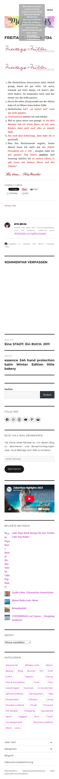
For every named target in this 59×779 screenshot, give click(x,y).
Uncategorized (14, 722)
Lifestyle (32, 699)
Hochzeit (28, 688)
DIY (41, 671)
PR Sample (12, 711)
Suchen (9, 389)
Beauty (10, 671)
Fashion (29, 676)
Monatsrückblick (15, 705)
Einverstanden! (33, 38)
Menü (50, 10)
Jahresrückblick (14, 693)
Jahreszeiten (36, 693)
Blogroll (9, 755)
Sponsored (47, 711)
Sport (9, 716)
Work (9, 728)
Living (50, 699)
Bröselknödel (19, 608)
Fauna (49, 676)
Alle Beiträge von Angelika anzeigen (30, 233)
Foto (50, 682)
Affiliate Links (32, 665)
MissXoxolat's (11, 771)
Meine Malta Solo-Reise (25, 600)
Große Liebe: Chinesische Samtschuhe (33, 592)
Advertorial (12, 665)
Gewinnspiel (12, 688)
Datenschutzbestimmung (19, 762)
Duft (50, 671)
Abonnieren (14, 469)
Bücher (31, 671)
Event (9, 676)
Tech (36, 716)
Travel (49, 716)
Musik (33, 705)
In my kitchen (45, 688)
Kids (51, 693)
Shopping (29, 711)
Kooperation (12, 699)
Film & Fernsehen (15, 682)
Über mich (10, 742)
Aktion (41, 244)
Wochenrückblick (43, 722)
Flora (36, 682)
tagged (23, 716)
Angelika (12, 244)
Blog (20, 671)
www (18, 728)
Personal (48, 705)
